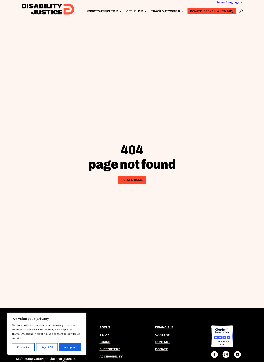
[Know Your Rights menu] (120, 11)
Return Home (132, 179)
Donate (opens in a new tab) (211, 11)
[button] (230, 2)
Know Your (102, 14)
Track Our (165, 14)
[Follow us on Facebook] (214, 354)
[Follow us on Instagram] (226, 354)
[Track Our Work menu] (182, 11)
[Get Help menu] (145, 11)
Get (134, 14)
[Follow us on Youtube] (237, 354)
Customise (23, 347)
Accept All (70, 347)
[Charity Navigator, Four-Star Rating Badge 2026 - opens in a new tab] (222, 346)
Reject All (47, 347)
